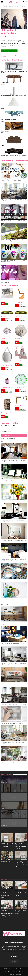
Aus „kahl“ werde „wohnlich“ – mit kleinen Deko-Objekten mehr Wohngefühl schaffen (7, 894)
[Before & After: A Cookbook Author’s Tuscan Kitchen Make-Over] (21, 855)
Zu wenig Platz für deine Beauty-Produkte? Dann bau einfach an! (12, 281)
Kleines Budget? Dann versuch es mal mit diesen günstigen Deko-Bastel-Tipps (12, 179)
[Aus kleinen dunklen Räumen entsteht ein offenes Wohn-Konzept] (21, 885)
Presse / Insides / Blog (17, 969)
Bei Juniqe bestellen (9, 51)
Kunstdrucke (9, 6)
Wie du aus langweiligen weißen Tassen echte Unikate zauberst (13, 261)
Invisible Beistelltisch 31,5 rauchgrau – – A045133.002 (12, 71)
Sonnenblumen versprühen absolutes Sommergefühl (13, 501)
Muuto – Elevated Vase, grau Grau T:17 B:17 (10, 106)
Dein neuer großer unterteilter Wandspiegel (13, 220)
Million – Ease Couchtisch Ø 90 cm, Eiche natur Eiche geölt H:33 (14, 82)
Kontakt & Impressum (20, 971)
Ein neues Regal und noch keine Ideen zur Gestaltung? (14, 723)
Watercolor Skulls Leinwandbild (7, 119)
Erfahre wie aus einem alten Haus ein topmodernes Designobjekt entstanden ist (13, 623)
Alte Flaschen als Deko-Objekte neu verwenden (12, 599)
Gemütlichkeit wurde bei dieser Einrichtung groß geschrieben (14, 200)
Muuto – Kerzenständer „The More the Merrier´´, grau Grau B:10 (14, 95)
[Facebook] (21, 2)
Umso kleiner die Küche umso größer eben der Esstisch (14, 540)
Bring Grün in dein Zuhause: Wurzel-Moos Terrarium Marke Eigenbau (12, 240)
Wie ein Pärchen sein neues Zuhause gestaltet (20, 912)
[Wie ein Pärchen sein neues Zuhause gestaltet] (21, 904)
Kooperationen (6, 971)
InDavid (12, 971)
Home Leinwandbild (5, 131)
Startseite (3, 6)
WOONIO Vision (7, 969)
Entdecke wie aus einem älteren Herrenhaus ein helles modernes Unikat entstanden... (7, 914)
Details (10, 303)
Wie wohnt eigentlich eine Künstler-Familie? (11, 762)
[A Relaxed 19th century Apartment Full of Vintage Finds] (7, 837)
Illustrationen (16, 6)
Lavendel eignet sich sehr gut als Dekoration (11, 580)
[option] (14, 73)
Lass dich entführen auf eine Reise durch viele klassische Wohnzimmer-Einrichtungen (14, 664)
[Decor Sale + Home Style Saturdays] (7, 855)
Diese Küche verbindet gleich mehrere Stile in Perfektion (14, 704)
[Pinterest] (26, 2)
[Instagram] (24, 2)
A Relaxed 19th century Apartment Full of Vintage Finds (7, 845)
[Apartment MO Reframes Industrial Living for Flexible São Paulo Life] (21, 837)
